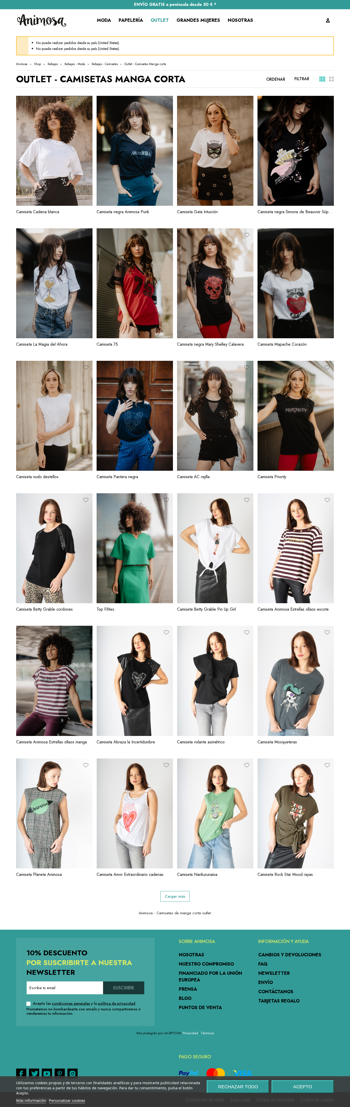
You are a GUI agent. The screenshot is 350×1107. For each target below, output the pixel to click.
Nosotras (191, 954)
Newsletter (274, 973)
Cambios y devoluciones (289, 954)
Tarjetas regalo (279, 1001)
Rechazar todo (238, 1086)
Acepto (302, 1086)
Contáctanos (275, 991)
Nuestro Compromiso (206, 964)
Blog (185, 998)
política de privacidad (116, 1003)
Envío (265, 982)
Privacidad (190, 1033)
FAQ (262, 964)
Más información (31, 1100)
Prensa (188, 989)
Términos (207, 1033)
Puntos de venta (200, 1007)
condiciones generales (71, 1003)
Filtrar (301, 79)
